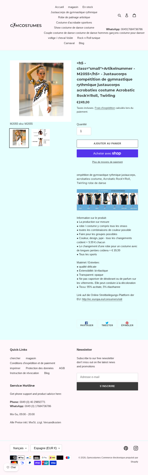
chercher (15, 358)
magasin (31, 358)
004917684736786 (132, 29)
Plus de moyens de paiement (107, 162)
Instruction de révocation (24, 373)
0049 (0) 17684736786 (38, 406)
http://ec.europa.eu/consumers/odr (102, 299)
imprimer (15, 368)
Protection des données (40, 368)
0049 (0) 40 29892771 (32, 401)
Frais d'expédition (105, 107)
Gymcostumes (94, 457)
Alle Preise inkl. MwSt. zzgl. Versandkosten (35, 422)
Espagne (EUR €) (45, 448)
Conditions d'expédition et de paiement (32, 363)
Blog (46, 373)
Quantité (82, 124)
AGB (62, 368)
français (18, 448)
